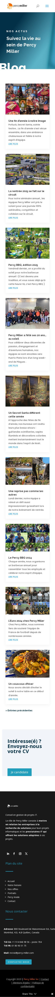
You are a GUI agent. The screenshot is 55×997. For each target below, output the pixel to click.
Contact (11, 901)
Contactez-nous (18, 962)
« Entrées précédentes (19, 710)
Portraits (12, 893)
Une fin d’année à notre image (27, 120)
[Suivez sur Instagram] (20, 853)
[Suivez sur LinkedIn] (8, 853)
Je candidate (19, 772)
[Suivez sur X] (26, 853)
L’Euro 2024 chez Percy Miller (26, 620)
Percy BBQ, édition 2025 (23, 265)
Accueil (11, 881)
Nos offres (13, 889)
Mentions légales (21, 982)
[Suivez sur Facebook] (14, 853)
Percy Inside (14, 897)
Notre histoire (14, 885)
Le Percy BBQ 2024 (20, 557)
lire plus (13, 143)
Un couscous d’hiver (20, 683)
